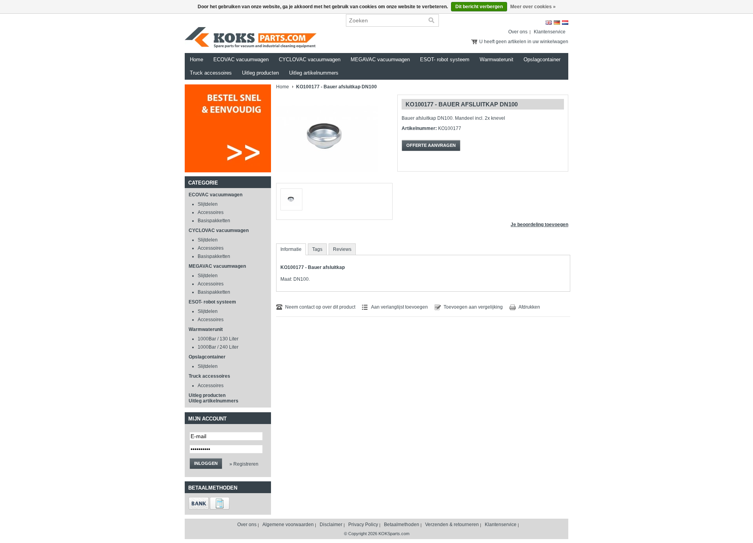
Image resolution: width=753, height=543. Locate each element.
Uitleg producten (260, 73)
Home (196, 59)
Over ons (517, 32)
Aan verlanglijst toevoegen (399, 307)
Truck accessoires (211, 73)
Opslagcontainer (542, 59)
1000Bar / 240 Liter (218, 347)
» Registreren (243, 464)
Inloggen (206, 463)
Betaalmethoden (401, 524)
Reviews (342, 249)
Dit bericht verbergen (479, 6)
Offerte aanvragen (431, 145)
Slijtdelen (208, 204)
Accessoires (211, 212)
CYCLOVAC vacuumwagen (309, 59)
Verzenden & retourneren (452, 524)
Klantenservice (550, 32)
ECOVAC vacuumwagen (241, 59)
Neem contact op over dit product (320, 307)
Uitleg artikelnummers (313, 73)
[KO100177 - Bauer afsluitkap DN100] (327, 181)
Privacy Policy (363, 524)
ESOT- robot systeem (444, 59)
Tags (317, 249)
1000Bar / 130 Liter (218, 339)
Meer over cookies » (533, 6)
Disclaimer (331, 524)
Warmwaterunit (496, 59)
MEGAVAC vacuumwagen (380, 59)
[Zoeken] (431, 20)
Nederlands (565, 22)
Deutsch (557, 22)
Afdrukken (529, 307)
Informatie (291, 249)
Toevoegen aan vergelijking (473, 307)
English (549, 22)
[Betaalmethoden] (199, 508)
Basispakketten (214, 220)
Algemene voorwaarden (288, 524)
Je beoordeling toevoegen (539, 224)
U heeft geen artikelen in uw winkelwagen (523, 41)
